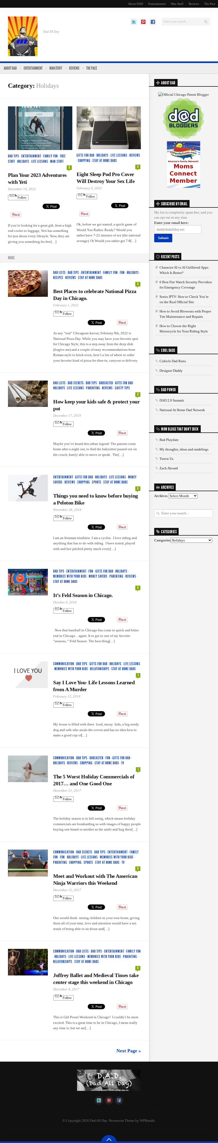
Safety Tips (122, 388)
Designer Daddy (171, 371)
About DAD (135, 3)
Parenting (93, 388)
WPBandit (147, 1121)
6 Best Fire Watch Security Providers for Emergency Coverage (186, 284)
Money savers (98, 576)
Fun (122, 272)
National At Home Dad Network (182, 410)
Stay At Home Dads (105, 160)
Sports (96, 482)
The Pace (209, 3)
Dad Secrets (76, 383)
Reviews (194, 3)
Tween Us (166, 459)
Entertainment (157, 3)
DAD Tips (13, 156)
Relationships (99, 669)
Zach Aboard (169, 468)
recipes (58, 278)
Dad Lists (59, 272)
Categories (162, 540)
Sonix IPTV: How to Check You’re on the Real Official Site (184, 299)
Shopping (84, 160)
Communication (63, 664)
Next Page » (128, 1050)
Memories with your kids (70, 576)
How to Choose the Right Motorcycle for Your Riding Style (184, 328)
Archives (160, 496)
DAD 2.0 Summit (172, 400)
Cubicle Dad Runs (173, 361)
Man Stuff (177, 3)
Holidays (23, 161)
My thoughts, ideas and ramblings (184, 449)
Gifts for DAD (85, 155)
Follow (22, 197)
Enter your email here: (171, 223)
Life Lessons (39, 161)
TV (122, 763)
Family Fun (50, 156)
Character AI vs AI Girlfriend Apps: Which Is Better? (184, 270)
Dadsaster (106, 383)
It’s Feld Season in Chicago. (83, 595)
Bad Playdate (169, 440)
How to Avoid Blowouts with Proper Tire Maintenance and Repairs (185, 314)
